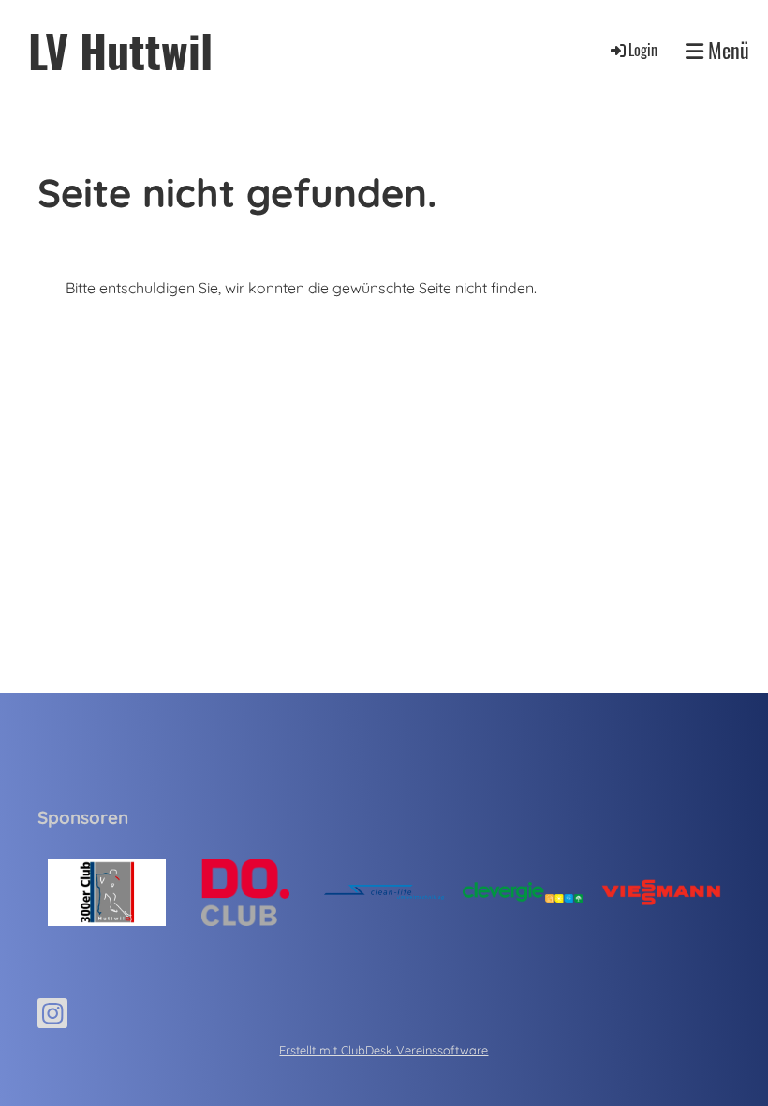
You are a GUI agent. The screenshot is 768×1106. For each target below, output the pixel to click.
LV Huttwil (120, 50)
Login (642, 49)
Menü (726, 50)
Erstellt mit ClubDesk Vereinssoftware (383, 1049)
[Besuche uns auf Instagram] (52, 1017)
